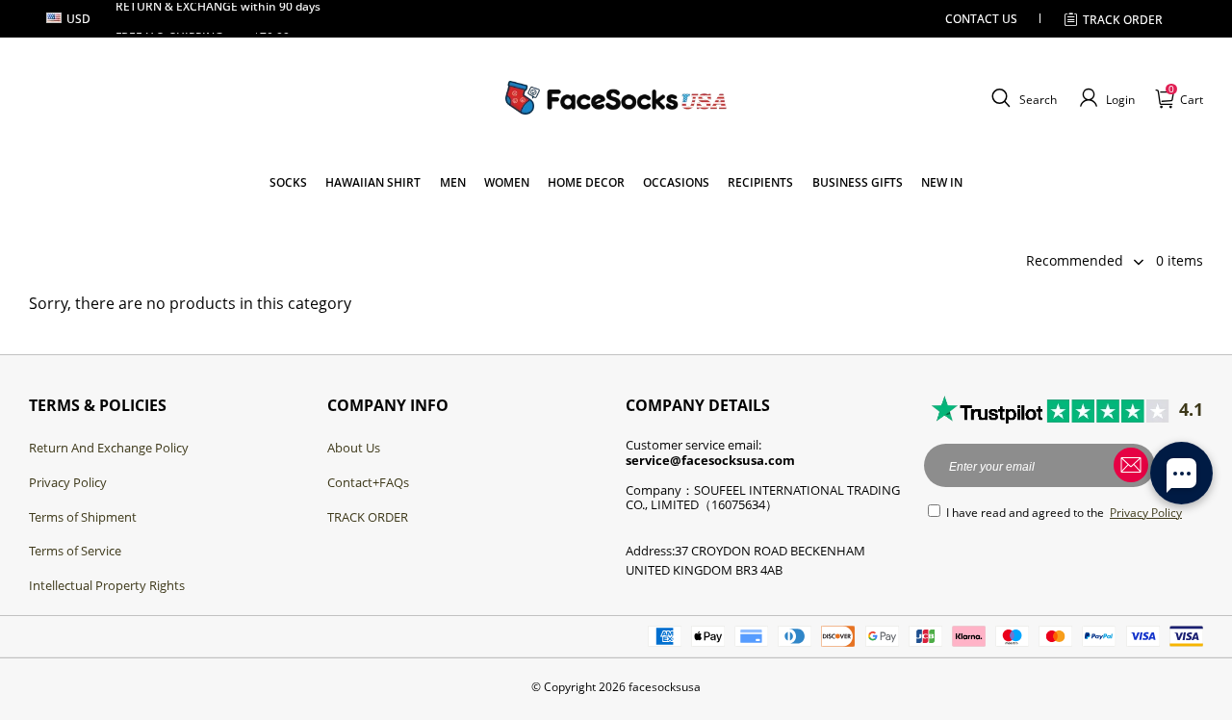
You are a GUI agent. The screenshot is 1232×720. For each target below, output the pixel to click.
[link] (288, 182)
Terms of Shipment (83, 517)
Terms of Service (75, 550)
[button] (1022, 98)
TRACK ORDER (367, 517)
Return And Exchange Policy (109, 447)
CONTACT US (981, 19)
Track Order (1123, 20)
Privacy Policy (68, 482)
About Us (353, 447)
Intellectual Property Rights (107, 585)
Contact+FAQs (368, 482)
